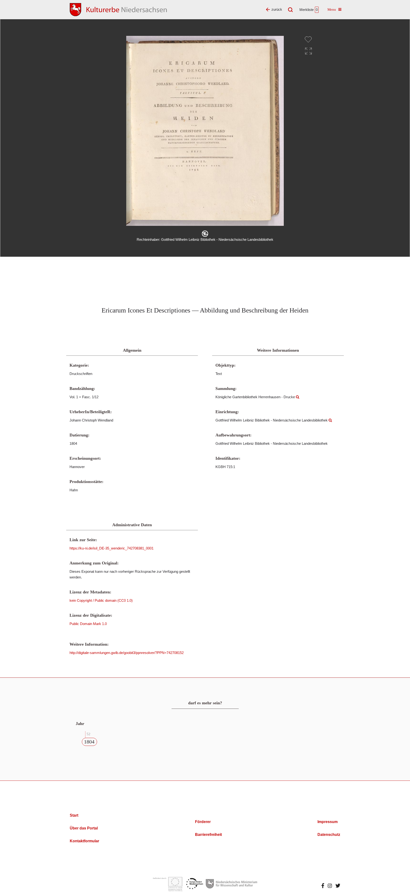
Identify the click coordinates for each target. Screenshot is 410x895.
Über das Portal (84, 828)
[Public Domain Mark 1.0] (205, 234)
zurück (276, 9)
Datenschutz (328, 835)
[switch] (308, 39)
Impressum (327, 822)
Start (74, 815)
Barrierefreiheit (208, 835)
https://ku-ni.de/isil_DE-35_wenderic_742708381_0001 (112, 548)
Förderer (203, 822)
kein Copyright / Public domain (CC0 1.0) (101, 600)
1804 (89, 742)
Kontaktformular (84, 841)
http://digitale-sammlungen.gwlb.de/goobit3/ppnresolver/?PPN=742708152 (127, 653)
